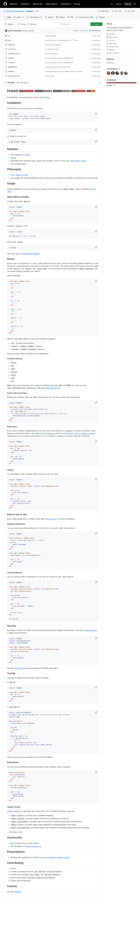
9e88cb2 (76, 30)
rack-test (11, 678)
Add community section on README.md (59, 58)
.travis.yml (12, 49)
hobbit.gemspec (14, 76)
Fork (118, 11)
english (60, 857)
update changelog (51, 54)
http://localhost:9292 (30, 254)
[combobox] (76, 24)
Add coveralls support (53, 45)
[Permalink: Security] (5, 625)
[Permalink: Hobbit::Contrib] (5, 806)
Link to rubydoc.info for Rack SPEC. (57, 67)
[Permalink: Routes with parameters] (5, 393)
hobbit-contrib (80, 161)
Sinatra (27, 155)
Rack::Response (48, 433)
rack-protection (90, 630)
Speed (13, 158)
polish (66, 857)
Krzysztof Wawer (49, 857)
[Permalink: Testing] (5, 673)
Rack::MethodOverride (50, 388)
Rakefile (11, 71)
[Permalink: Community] (5, 837)
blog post (52, 519)
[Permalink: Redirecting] (5, 426)
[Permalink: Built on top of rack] (5, 514)
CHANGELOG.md (14, 54)
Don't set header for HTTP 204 (61, 40)
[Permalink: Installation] (5, 102)
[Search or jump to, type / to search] (111, 4)
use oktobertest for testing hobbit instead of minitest (63, 71)
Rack (48, 97)
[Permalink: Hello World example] (5, 197)
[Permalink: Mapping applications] (5, 523)
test (9, 40)
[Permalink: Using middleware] (5, 572)
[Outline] (99, 82)
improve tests (50, 76)
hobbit (29, 11)
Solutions (25, 4)
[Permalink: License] (5, 886)
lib (9, 36)
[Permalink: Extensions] (5, 762)
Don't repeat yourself (19, 175)
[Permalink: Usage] (5, 183)
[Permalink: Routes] (5, 259)
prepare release (28, 31)
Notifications (105, 11)
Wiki (12, 843)
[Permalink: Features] (5, 149)
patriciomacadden (15, 11)
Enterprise (65, 4)
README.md (12, 67)
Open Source (51, 4)
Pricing (77, 4)
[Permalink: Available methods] (5, 358)
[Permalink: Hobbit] (5, 90)
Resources (37, 4)
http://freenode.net (33, 846)
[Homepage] (5, 4)
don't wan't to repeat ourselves (82, 433)
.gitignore (11, 45)
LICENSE (11, 62)
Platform (13, 4)
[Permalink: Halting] (5, 469)
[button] (96, 113)
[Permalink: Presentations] (5, 851)
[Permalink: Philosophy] (5, 169)
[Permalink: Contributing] (5, 862)
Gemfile (11, 58)
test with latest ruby (52, 49)
